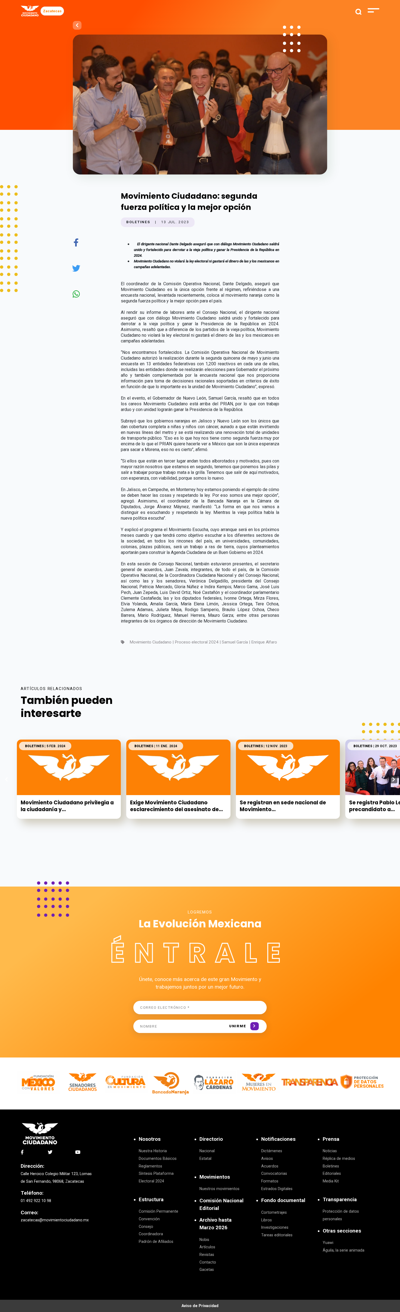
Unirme (237, 1026)
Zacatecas (52, 11)
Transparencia (340, 1200)
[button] (393, 779)
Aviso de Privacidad (200, 1306)
